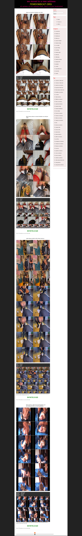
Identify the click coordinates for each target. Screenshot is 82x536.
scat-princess (58, 31)
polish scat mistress (59, 136)
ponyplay (57, 64)
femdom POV (58, 61)
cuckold (57, 66)
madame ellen (58, 127)
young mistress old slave (60, 164)
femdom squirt (58, 52)
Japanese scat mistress (59, 120)
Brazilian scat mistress (59, 92)
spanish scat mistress (59, 150)
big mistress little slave (59, 87)
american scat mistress (59, 85)
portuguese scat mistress (60, 141)
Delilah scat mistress (59, 99)
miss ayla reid (58, 129)
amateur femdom (58, 40)
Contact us (59, 21)
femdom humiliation (59, 108)
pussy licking (58, 47)
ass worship (57, 45)
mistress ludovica (58, 134)
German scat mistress (59, 115)
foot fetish (57, 71)
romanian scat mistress (59, 143)
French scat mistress (59, 113)
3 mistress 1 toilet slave (59, 82)
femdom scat (58, 33)
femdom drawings (59, 59)
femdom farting (58, 106)
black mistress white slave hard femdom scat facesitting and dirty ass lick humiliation (35, 405)
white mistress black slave (60, 160)
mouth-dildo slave (59, 68)
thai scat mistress (58, 155)
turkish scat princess (59, 157)
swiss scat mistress (59, 153)
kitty (56, 122)
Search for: (55, 11)
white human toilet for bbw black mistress (35, 238)
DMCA (59, 24)
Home (59, 19)
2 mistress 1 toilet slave (59, 80)
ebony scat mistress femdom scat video (34, 12)
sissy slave (57, 148)
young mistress (58, 162)
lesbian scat (57, 38)
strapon (57, 73)
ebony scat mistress (59, 101)
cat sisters (57, 94)
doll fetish (57, 54)
